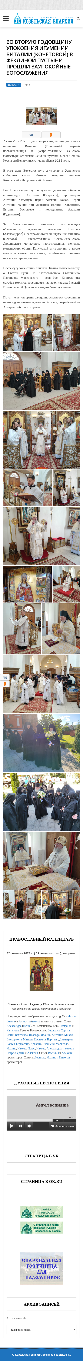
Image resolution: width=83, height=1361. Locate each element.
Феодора (68, 1048)
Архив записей (16, 1318)
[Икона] (41, 973)
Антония (57, 1035)
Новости (13, 84)
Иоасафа (34, 1035)
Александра (14, 1026)
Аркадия (35, 1044)
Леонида (39, 1057)
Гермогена (22, 1044)
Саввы (11, 1044)
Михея (68, 1035)
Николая (64, 1057)
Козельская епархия (28, 1354)
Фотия (72, 1016)
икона (11, 1021)
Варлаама (54, 1030)
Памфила (65, 1026)
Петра (31, 1048)
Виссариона (14, 1039)
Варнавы (52, 1039)
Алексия (32, 1053)
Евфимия (40, 1039)
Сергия (65, 1030)
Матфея (28, 1039)
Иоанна (45, 1035)
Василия (53, 1053)
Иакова (21, 1048)
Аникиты (25, 1021)
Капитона (13, 1030)
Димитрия (66, 1039)
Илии (10, 1035)
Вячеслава (21, 1035)
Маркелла (62, 1044)
